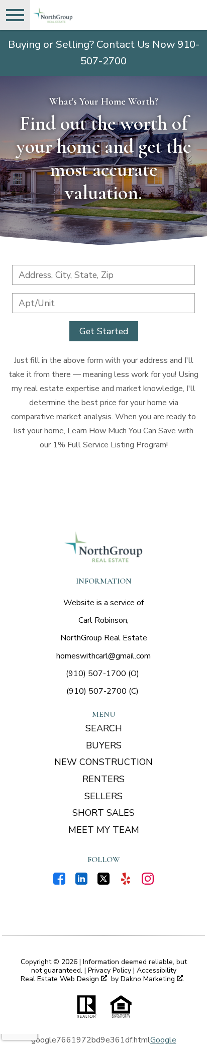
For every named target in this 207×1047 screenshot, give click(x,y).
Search (103, 728)
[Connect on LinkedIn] (81, 882)
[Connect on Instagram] (148, 882)
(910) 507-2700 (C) (102, 691)
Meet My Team (103, 830)
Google (163, 1039)
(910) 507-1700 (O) (102, 673)
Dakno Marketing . (152, 979)
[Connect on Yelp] (126, 882)
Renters (103, 779)
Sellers (103, 796)
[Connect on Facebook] (59, 882)
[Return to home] (103, 547)
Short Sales (103, 813)
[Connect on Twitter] (103, 882)
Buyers (104, 745)
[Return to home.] (88, 15)
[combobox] (103, 275)
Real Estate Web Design (61, 979)
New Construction (103, 762)
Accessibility (156, 970)
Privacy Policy (109, 970)
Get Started (103, 331)
